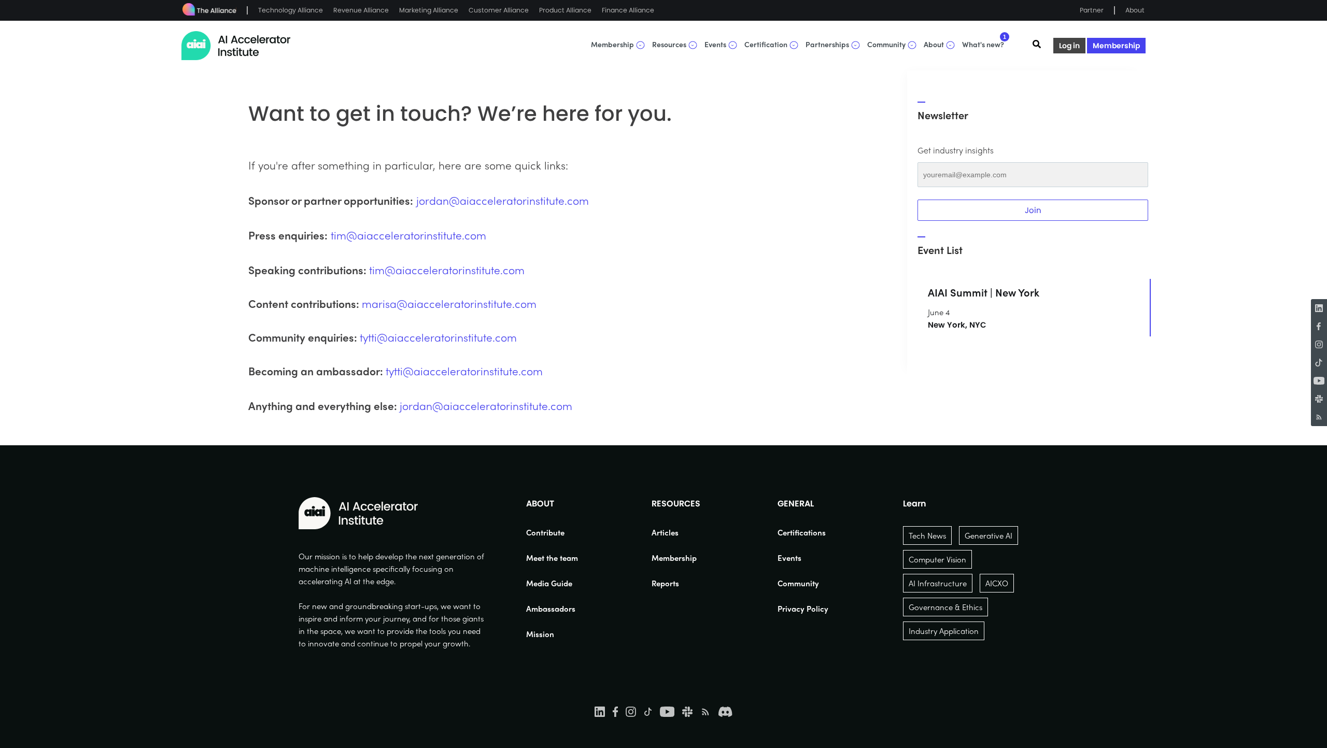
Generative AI (988, 535)
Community (798, 583)
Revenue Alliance (361, 10)
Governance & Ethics (945, 607)
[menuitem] (552, 532)
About (1135, 10)
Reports (665, 583)
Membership (1116, 45)
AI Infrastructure (938, 583)
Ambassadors (550, 608)
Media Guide (549, 583)
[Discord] (725, 710)
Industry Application (944, 631)
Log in (1069, 45)
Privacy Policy (803, 608)
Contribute (545, 532)
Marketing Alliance (428, 10)
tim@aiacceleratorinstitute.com (408, 235)
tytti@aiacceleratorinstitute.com (438, 337)
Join (1033, 210)
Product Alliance (565, 10)
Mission (540, 634)
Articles (665, 532)
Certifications (802, 532)
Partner (1092, 10)
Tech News (927, 535)
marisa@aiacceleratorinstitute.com (449, 303)
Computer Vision (937, 559)
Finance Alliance (628, 10)
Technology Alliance (290, 10)
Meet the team (552, 557)
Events (789, 557)
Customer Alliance (499, 10)
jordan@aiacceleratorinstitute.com (502, 200)
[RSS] (1319, 417)
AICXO (996, 583)
